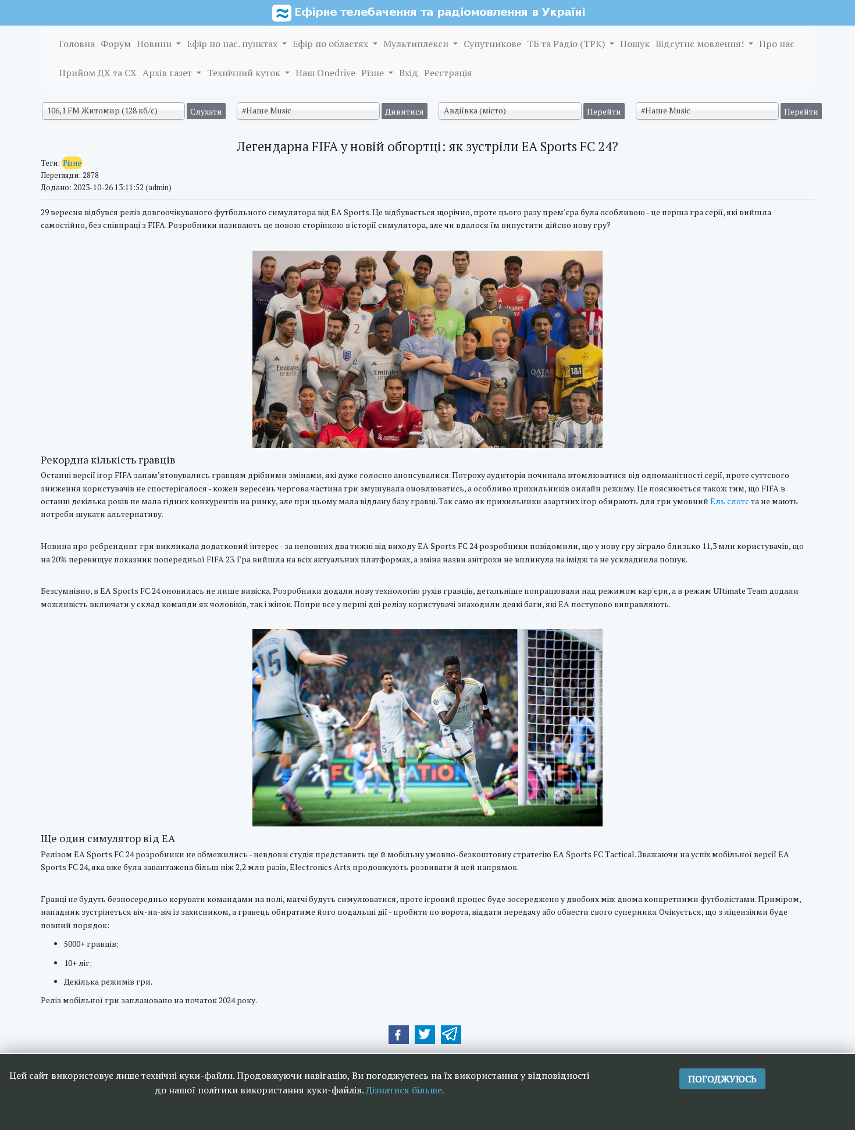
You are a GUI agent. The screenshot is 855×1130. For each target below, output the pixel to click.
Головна (77, 43)
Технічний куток (245, 72)
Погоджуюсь (722, 1078)
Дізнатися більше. (405, 1089)
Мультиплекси (417, 43)
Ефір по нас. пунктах (233, 43)
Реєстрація (448, 72)
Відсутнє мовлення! (701, 43)
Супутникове (492, 43)
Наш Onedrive (325, 72)
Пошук (635, 43)
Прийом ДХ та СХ (98, 72)
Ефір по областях (331, 43)
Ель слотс (729, 501)
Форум (116, 43)
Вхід (408, 72)
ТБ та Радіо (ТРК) (567, 43)
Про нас (777, 43)
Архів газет (168, 72)
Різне (373, 72)
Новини (155, 43)
